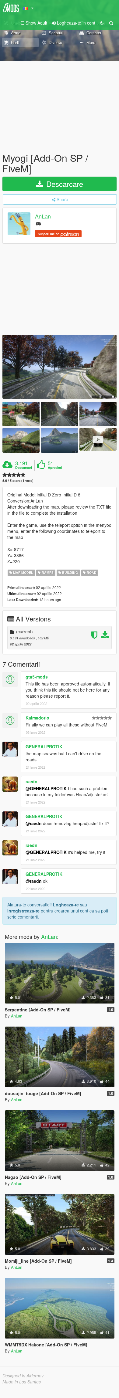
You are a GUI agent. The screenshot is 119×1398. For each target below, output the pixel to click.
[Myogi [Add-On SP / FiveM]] (59, 367)
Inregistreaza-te (23, 911)
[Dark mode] (102, 22)
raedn (31, 781)
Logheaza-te (66, 905)
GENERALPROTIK (44, 746)
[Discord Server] (38, 223)
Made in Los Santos (21, 1382)
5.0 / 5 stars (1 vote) (17, 480)
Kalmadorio (37, 718)
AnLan (43, 216)
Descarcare (63, 183)
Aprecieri (55, 467)
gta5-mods (37, 677)
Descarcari (23, 467)
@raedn (34, 823)
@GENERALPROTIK (46, 788)
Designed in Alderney (23, 1376)
